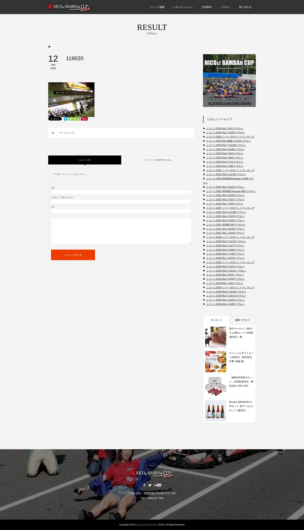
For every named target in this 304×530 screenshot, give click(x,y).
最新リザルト (242, 320)
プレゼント (216, 320)
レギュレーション (183, 7)
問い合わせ (245, 7)
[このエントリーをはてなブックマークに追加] (65, 118)
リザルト (225, 7)
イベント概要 (157, 7)
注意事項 (207, 7)
